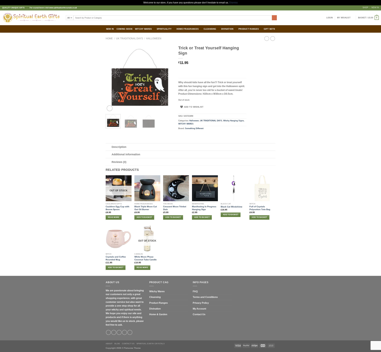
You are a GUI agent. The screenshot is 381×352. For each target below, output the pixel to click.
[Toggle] (108, 147)
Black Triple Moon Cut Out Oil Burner (145, 208)
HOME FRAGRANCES (188, 29)
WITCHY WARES (143, 29)
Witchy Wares (157, 291)
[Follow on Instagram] (113, 332)
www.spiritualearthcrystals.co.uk (63, 8)
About (109, 344)
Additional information (126, 154)
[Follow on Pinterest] (129, 332)
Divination (155, 308)
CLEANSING (210, 29)
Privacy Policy (201, 303)
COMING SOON (124, 29)
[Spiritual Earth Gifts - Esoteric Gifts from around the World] (31, 18)
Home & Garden (158, 314)
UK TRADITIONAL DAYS (129, 38)
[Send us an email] (124, 332)
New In (375, 7)
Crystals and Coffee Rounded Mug (116, 258)
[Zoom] (110, 108)
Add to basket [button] (144, 217)
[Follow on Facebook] (108, 332)
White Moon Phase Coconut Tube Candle (145, 258)
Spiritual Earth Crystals (150, 344)
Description (119, 146)
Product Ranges (158, 303)
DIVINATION (227, 29)
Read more (113, 217)
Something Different (194, 128)
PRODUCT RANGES (248, 29)
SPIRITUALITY (164, 29)
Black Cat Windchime (231, 207)
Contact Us (199, 314)
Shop (365, 7)
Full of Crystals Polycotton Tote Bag (259, 208)
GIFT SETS (269, 29)
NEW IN (110, 29)
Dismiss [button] (233, 2)
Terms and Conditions (205, 297)
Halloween (153, 38)
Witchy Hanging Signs (233, 121)
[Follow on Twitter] (119, 332)
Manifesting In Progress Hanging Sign (204, 208)
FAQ (195, 291)
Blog (117, 344)
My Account (199, 308)
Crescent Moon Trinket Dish (174, 208)
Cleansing (155, 297)
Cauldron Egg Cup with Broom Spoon (117, 208)
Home (109, 38)
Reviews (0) (119, 162)
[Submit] (274, 17)
